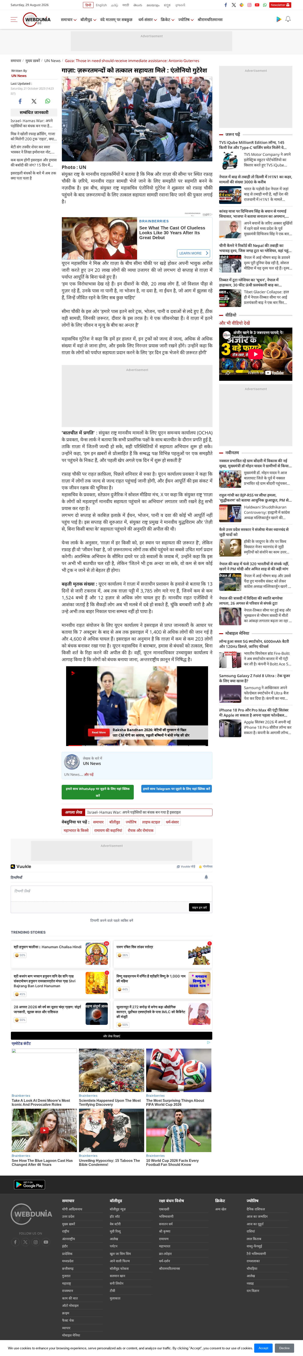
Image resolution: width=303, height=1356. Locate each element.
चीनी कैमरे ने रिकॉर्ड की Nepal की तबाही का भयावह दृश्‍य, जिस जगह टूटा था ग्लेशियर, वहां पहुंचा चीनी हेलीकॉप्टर (255, 248)
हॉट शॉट (115, 1216)
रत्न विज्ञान (253, 1290)
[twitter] (233, 5)
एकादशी (164, 1209)
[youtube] (257, 5)
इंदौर (65, 1246)
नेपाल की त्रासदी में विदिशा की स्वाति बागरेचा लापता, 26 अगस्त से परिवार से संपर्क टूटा (251, 601)
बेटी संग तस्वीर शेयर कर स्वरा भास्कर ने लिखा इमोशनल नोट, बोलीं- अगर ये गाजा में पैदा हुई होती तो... (31, 149)
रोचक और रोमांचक (140, 830)
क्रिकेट (165, 19)
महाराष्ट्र (66, 1283)
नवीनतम (232, 452)
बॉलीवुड (86, 19)
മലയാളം (153, 5)
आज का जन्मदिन (257, 1216)
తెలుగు (138, 5)
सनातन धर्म (166, 1224)
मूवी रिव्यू (115, 1231)
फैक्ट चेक (68, 1320)
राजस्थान (67, 1290)
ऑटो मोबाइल (70, 1305)
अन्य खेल (220, 1209)
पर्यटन (113, 1246)
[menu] (15, 19)
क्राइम (65, 1313)
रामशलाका (253, 1261)
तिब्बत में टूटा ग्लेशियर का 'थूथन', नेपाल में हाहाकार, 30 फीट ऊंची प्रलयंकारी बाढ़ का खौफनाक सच (249, 282)
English (101, 5)
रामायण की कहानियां (108, 830)
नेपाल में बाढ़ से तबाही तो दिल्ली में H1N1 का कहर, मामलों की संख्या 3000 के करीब (255, 179)
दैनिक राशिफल (256, 1209)
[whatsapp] (48, 101)
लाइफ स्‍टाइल (151, 822)
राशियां (251, 1231)
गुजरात (66, 1276)
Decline (284, 1348)
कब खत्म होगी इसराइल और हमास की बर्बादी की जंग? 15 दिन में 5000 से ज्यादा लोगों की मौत (34, 162)
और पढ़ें (88, 774)
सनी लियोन (116, 1283)
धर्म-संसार (145, 19)
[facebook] (226, 5)
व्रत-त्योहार (165, 1253)
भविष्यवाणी (166, 1216)
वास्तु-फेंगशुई (254, 1246)
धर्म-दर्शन (164, 1261)
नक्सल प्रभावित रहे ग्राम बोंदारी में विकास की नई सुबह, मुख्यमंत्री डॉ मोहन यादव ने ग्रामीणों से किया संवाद (254, 463)
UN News (52, 60)
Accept (263, 1348)
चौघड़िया (252, 1268)
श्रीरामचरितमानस (210, 19)
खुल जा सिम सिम (120, 1253)
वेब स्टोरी (115, 1224)
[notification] (287, 19)
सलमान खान (117, 1276)
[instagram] (249, 5)
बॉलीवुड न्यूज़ (118, 1209)
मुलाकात (115, 1298)
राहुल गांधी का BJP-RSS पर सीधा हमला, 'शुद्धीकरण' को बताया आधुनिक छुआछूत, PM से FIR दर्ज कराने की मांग (254, 497)
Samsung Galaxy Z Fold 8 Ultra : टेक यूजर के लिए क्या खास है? (254, 678)
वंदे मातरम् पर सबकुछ (116, 19)
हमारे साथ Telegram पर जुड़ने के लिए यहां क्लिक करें (176, 789)
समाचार (66, 19)
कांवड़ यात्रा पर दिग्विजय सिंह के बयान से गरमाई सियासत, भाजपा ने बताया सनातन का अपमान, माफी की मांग (252, 214)
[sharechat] (241, 5)
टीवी (112, 1290)
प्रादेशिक (67, 1253)
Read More (98, 732)
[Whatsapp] (265, 5)
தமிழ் (114, 5)
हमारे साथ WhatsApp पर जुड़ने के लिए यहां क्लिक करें (98, 792)
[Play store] (279, 19)
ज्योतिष (183, 19)
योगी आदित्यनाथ (72, 1209)
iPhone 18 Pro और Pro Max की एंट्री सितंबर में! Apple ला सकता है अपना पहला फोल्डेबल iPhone (253, 712)
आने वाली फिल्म (120, 1261)
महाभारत (164, 1246)
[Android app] (29, 1185)
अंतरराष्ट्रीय (68, 1239)
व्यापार (66, 1328)
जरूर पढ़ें (232, 134)
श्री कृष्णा (164, 1231)
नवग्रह (250, 1283)
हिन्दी (88, 5)
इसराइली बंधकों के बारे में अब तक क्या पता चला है (33, 175)
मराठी (125, 5)
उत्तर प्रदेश (68, 1216)
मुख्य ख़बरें (33, 60)
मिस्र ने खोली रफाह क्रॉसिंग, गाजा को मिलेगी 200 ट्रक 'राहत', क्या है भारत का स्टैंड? (34, 136)
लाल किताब (254, 1239)
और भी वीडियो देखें (234, 323)
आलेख (114, 1239)
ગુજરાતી (180, 5)
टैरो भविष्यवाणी (256, 1253)
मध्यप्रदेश (67, 1261)
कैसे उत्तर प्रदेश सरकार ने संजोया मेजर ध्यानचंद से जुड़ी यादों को (254, 532)
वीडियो (230, 315)
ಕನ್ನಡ (167, 5)
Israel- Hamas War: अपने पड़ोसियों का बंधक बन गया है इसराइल (32, 123)
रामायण (164, 1239)
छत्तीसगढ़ (67, 1268)
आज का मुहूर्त (255, 1224)
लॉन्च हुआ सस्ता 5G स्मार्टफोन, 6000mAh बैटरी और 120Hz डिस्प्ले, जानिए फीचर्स (254, 644)
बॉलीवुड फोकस (119, 1268)
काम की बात (70, 1298)
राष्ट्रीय (65, 1231)
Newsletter (278, 5)
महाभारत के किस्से (76, 830)
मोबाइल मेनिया (237, 633)
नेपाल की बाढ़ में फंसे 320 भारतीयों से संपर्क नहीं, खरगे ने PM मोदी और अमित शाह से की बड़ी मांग (254, 566)
